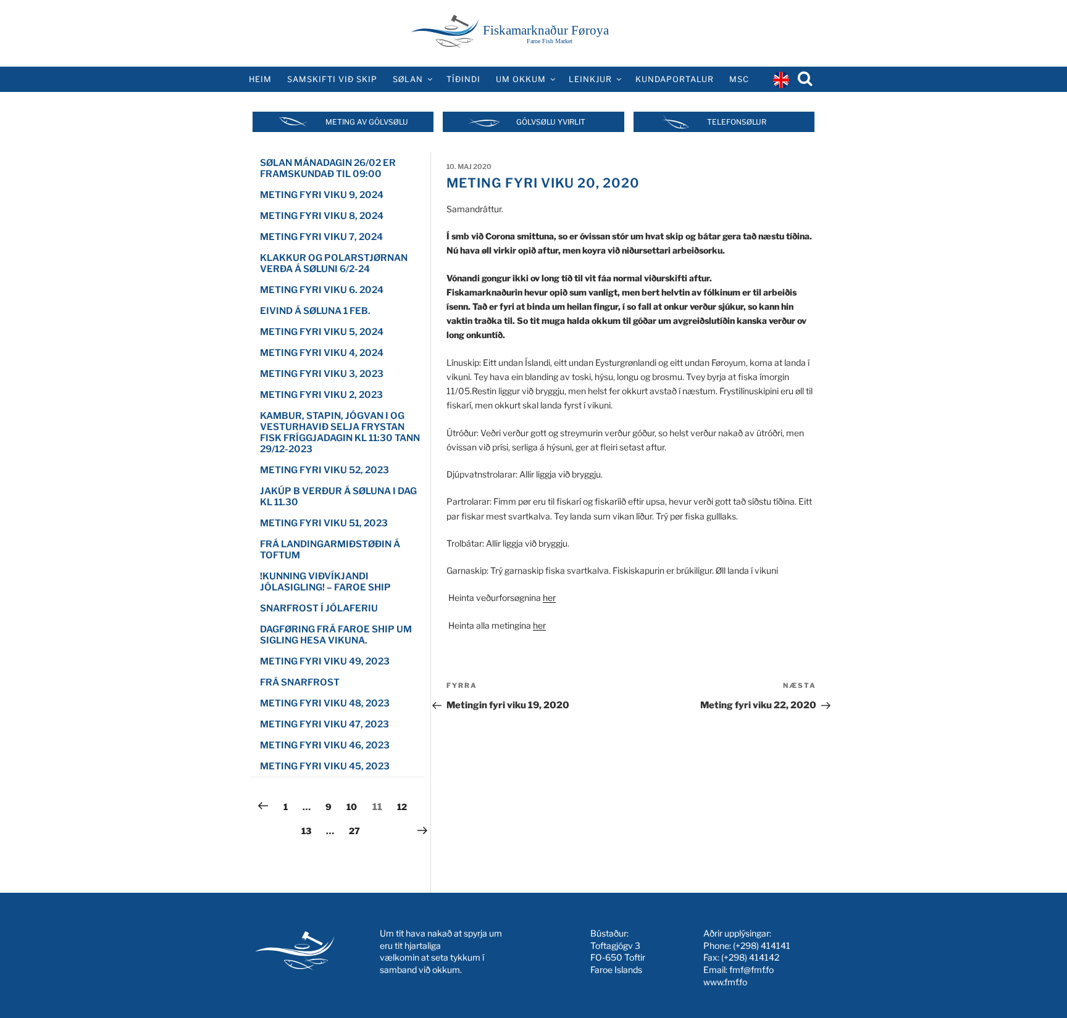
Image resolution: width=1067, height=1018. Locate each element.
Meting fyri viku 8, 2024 (321, 215)
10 (354, 806)
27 (357, 830)
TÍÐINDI (463, 79)
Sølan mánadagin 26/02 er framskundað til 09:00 (328, 168)
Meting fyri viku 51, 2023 (324, 523)
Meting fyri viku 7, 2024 (321, 236)
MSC (739, 79)
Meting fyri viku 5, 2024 (321, 331)
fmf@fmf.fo (751, 969)
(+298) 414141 (761, 945)
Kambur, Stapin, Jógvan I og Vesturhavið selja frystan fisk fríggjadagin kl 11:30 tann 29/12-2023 (340, 432)
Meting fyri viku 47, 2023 (324, 724)
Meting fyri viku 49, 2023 (325, 661)
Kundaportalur (674, 79)
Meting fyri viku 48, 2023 (325, 703)
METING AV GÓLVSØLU (366, 121)
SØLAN (408, 79)
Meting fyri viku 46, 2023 (325, 745)
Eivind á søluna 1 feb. (315, 311)
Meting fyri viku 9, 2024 (321, 195)
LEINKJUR (590, 79)
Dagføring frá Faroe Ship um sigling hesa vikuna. (336, 635)
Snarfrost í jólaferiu (319, 608)
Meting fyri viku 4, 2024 (321, 352)
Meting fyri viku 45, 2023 (325, 766)
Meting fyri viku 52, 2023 (324, 470)
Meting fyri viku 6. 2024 (321, 290)
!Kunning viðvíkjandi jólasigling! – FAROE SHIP (325, 582)
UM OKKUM (521, 79)
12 (405, 806)
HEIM (260, 79)
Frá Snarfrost (300, 682)
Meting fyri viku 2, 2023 (321, 394)
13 (309, 830)
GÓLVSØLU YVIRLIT (550, 121)
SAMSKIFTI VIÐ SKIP (332, 79)
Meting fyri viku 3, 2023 (321, 373)
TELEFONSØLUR (736, 121)
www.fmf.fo (725, 982)
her (549, 597)
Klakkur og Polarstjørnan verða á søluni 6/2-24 (334, 263)
